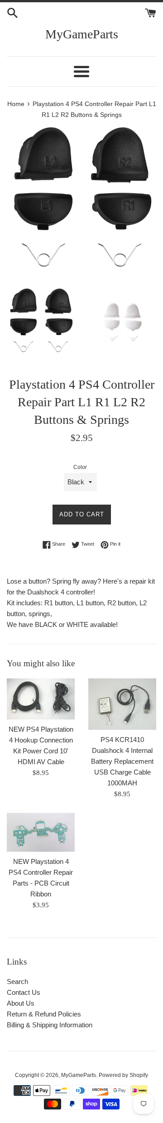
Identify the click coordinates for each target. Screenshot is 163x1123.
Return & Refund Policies (44, 1014)
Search (17, 981)
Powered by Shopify (123, 1075)
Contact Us (23, 992)
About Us (20, 1003)
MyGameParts (81, 34)
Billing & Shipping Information (49, 1025)
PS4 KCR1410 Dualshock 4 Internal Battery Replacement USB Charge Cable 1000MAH (122, 761)
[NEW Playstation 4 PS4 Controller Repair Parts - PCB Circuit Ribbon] (41, 832)
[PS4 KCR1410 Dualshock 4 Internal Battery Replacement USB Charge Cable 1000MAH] (122, 703)
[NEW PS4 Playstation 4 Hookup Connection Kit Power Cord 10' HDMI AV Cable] (41, 698)
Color (80, 467)
